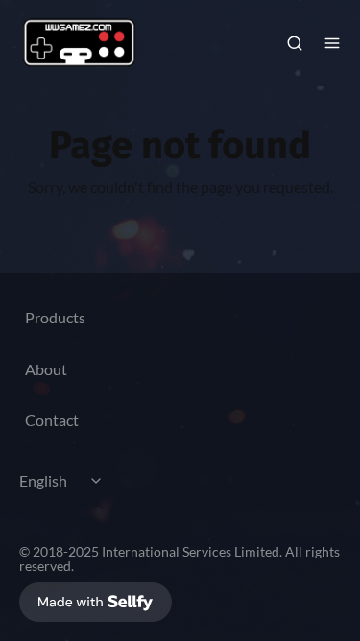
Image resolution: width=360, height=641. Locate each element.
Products (55, 317)
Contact (52, 420)
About (46, 369)
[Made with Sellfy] (95, 602)
